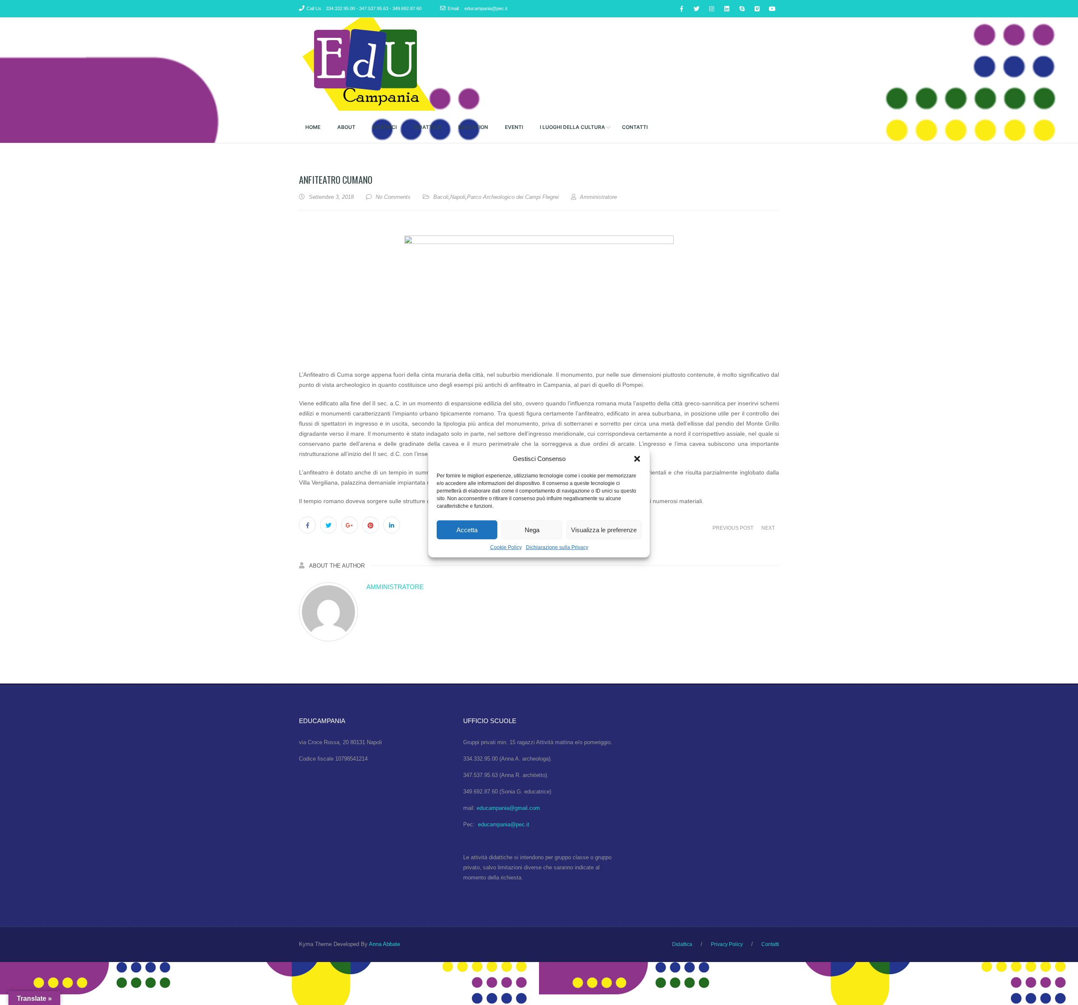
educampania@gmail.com (508, 807)
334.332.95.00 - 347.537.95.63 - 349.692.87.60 (374, 8)
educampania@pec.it (485, 8)
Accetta (467, 529)
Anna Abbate (384, 944)
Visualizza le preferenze (604, 529)
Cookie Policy (506, 547)
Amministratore (395, 586)
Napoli (457, 196)
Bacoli (440, 196)
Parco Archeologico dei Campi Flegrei (513, 196)
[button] (637, 459)
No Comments (393, 196)
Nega (532, 529)
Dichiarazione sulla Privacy (557, 547)
